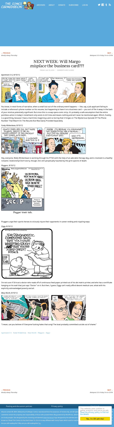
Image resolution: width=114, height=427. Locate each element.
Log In (85, 5)
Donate (61, 5)
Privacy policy (57, 406)
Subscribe (73, 5)
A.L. (40, 423)
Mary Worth (32, 333)
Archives (41, 5)
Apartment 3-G (6, 333)
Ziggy (48, 333)
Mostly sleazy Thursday (9, 55)
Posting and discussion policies (19, 406)
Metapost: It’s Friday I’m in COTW (101, 55)
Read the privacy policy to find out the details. (94, 413)
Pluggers (41, 333)
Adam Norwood (48, 418)
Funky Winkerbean (19, 333)
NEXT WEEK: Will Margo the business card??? (57, 63)
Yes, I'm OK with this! (95, 418)
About (52, 5)
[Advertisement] (44, 28)
